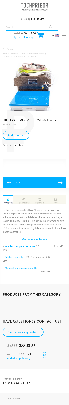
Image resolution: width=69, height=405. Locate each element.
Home (6, 53)
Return (10, 49)
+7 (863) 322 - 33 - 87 (16, 382)
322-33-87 (32, 19)
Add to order (16, 135)
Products (15, 53)
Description (8, 203)
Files (56, 203)
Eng (52, 35)
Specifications (24, 203)
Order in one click (13, 145)
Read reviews (14, 182)
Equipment (39, 203)
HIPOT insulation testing (34, 53)
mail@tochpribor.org (21, 37)
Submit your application (23, 332)
